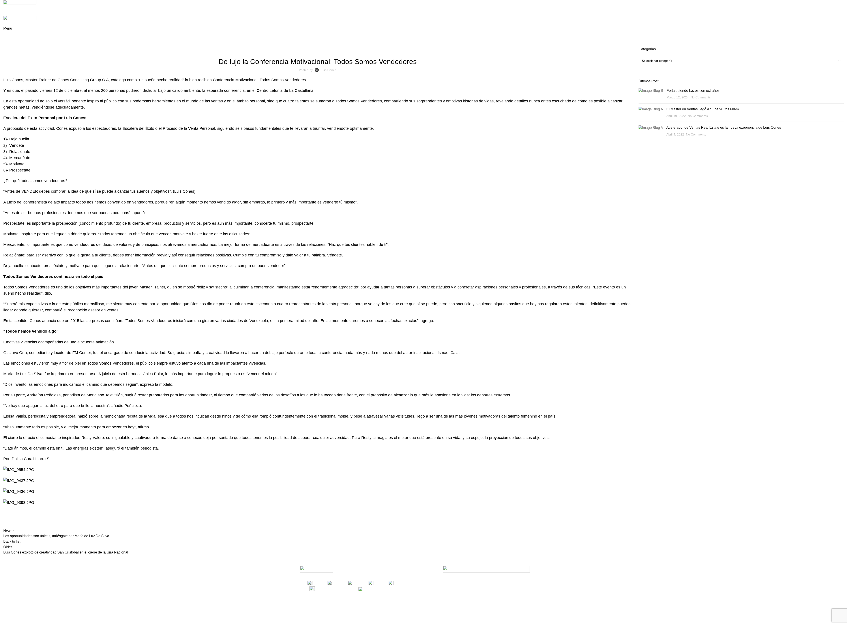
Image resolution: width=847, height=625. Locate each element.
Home (7, 44)
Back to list (11, 541)
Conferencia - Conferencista (288, 49)
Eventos (333, 49)
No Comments (701, 97)
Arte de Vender (25, 44)
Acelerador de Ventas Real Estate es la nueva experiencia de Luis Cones (723, 127)
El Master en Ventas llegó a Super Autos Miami (703, 109)
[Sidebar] (5, 619)
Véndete (388, 49)
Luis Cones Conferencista (361, 49)
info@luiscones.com (389, 589)
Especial (318, 49)
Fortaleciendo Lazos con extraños (693, 90)
